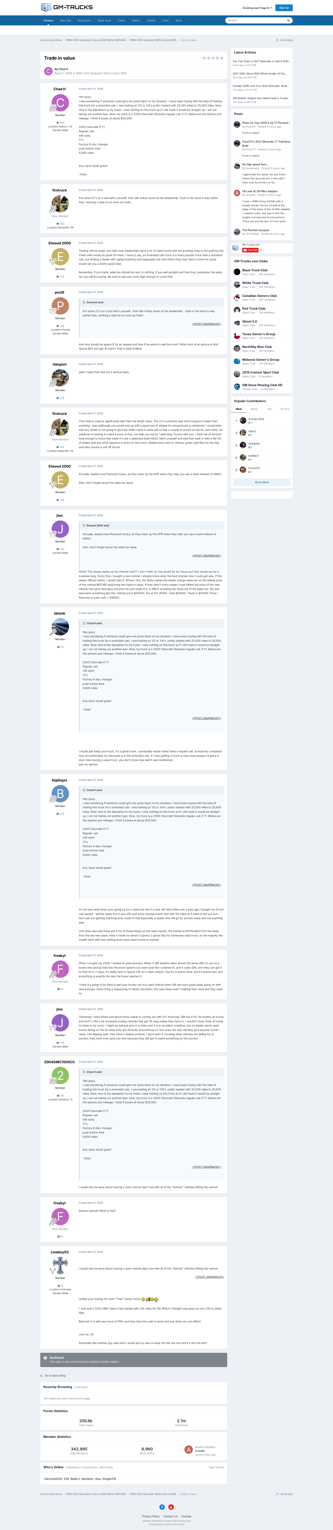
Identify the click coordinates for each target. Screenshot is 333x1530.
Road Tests (104, 20)
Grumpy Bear (256, 418)
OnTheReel (252, 233)
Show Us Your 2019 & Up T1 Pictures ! (266, 122)
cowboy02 (60, 1252)
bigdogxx (59, 780)
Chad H (63, 69)
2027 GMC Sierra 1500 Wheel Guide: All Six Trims (259, 74)
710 (61, 1095)
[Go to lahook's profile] (60, 627)
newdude (254, 443)
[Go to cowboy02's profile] (60, 1265)
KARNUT (253, 455)
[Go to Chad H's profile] (48, 71)
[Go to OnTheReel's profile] (237, 232)
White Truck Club (255, 283)
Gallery (136, 20)
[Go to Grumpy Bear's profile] (243, 420)
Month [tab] (254, 409)
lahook (59, 613)
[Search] (288, 20)
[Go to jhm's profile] (60, 529)
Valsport (60, 364)
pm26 (59, 292)
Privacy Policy (151, 1516)
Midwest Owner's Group (260, 360)
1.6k (61, 548)
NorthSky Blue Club (257, 347)
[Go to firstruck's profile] (60, 203)
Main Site (65, 20)
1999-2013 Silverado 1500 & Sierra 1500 (101, 73)
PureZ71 (251, 126)
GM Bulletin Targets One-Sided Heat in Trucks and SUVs (260, 98)
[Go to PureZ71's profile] (237, 124)
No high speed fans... (255, 164)
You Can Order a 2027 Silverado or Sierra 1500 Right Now (260, 61)
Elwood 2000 (60, 243)
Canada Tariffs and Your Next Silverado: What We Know (260, 86)
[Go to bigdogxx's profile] (60, 793)
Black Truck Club (254, 270)
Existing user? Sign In (256, 7)
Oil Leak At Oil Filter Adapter (260, 191)
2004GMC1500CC (59, 1062)
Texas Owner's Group (258, 334)
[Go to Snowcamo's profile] (237, 166)
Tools (165, 20)
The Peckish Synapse (255, 230)
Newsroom (84, 20)
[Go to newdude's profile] (243, 445)
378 (61, 397)
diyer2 (252, 431)
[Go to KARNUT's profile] (243, 457)
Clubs (121, 20)
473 (61, 813)
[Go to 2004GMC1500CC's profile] (60, 1075)
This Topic (273, 20)
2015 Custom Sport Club (260, 372)
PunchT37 (254, 468)
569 (61, 122)
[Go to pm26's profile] (60, 306)
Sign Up (284, 7)
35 (62, 646)
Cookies (186, 1516)
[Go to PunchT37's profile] (243, 469)
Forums (48, 20)
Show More (262, 482)
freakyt (60, 956)
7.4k (61, 325)
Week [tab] (239, 409)
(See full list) (216, 1467)
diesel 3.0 (249, 321)
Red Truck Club (253, 308)
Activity (151, 20)
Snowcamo (252, 168)
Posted (269, 126)
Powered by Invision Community (166, 1524)
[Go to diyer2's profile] (243, 432)
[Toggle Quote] (84, 302)
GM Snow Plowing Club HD (262, 385)
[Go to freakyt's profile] (60, 969)
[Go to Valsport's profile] (60, 378)
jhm (59, 516)
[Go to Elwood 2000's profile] (60, 256)
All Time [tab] (285, 409)
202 (61, 223)
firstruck (59, 190)
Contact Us (170, 1516)
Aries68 (200, 1450)
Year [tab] (269, 409)
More (179, 20)
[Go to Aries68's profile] (188, 1449)
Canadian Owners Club (259, 296)
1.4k (61, 276)
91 (61, 988)
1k (61, 1285)
